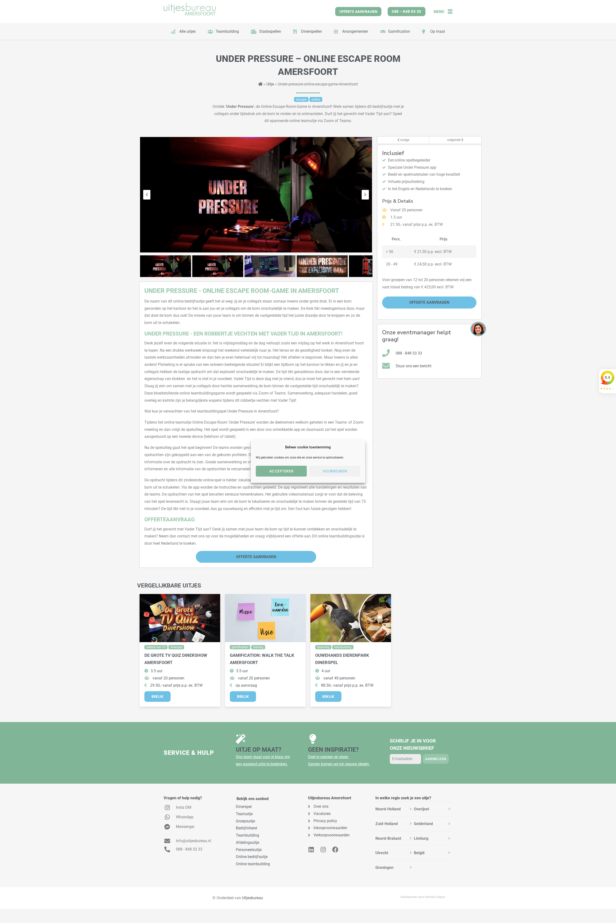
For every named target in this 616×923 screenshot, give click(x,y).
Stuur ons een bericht (413, 366)
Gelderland (423, 823)
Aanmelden (435, 759)
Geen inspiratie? (333, 749)
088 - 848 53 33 (409, 353)
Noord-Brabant (388, 838)
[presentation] (146, 195)
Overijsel (421, 809)
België (419, 853)
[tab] (394, 809)
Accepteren (281, 471)
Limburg (421, 838)
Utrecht (381, 853)
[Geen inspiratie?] (313, 739)
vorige (404, 140)
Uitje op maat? (258, 749)
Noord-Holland (388, 809)
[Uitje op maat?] (240, 739)
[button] (448, 11)
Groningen (384, 867)
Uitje (270, 84)
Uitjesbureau (252, 898)
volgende (454, 140)
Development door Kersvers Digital (422, 897)
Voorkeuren (334, 471)
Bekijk (157, 696)
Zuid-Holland (386, 823)
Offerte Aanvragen (256, 557)
